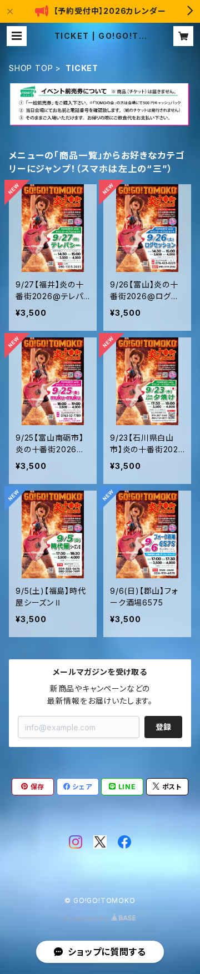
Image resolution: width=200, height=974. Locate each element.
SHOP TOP (31, 68)
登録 (163, 726)
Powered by (87, 918)
